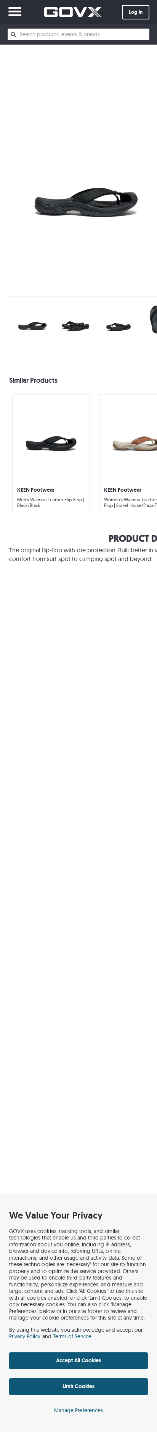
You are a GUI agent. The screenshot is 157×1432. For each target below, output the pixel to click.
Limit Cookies (78, 1386)
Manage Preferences (78, 1410)
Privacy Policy (25, 1336)
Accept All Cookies (78, 1360)
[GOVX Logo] (72, 12)
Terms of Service (72, 1336)
